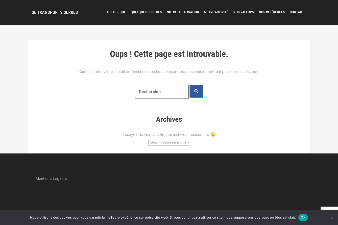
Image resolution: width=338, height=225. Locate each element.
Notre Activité (216, 12)
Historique (116, 12)
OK (303, 217)
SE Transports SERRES (55, 12)
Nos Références (272, 12)
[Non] (331, 217)
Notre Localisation (183, 12)
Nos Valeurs (243, 12)
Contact (297, 12)
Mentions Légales (51, 178)
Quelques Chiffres (146, 12)
